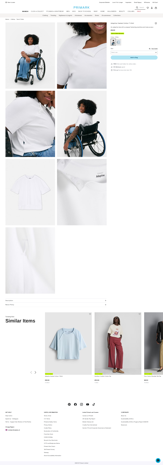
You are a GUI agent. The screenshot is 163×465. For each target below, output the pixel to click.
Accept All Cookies (147, 454)
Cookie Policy (38, 462)
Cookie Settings (135, 459)
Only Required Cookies (124, 454)
